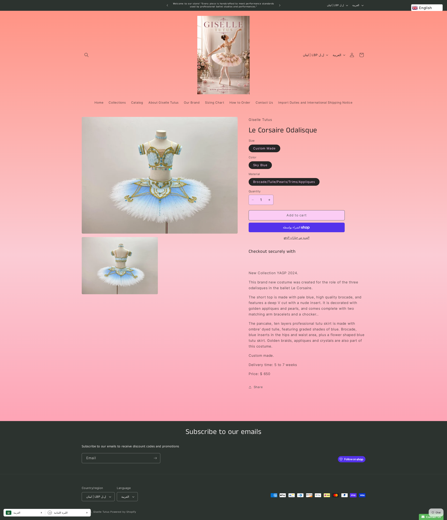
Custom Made (264, 148)
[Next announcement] (280, 5)
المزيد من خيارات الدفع (296, 237)
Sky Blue (260, 165)
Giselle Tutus (101, 511)
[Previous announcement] (167, 5)
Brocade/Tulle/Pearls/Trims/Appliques (284, 182)
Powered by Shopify (123, 511)
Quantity (255, 191)
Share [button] (258, 387)
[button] (86, 55)
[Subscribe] (155, 458)
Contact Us (432, 516)
